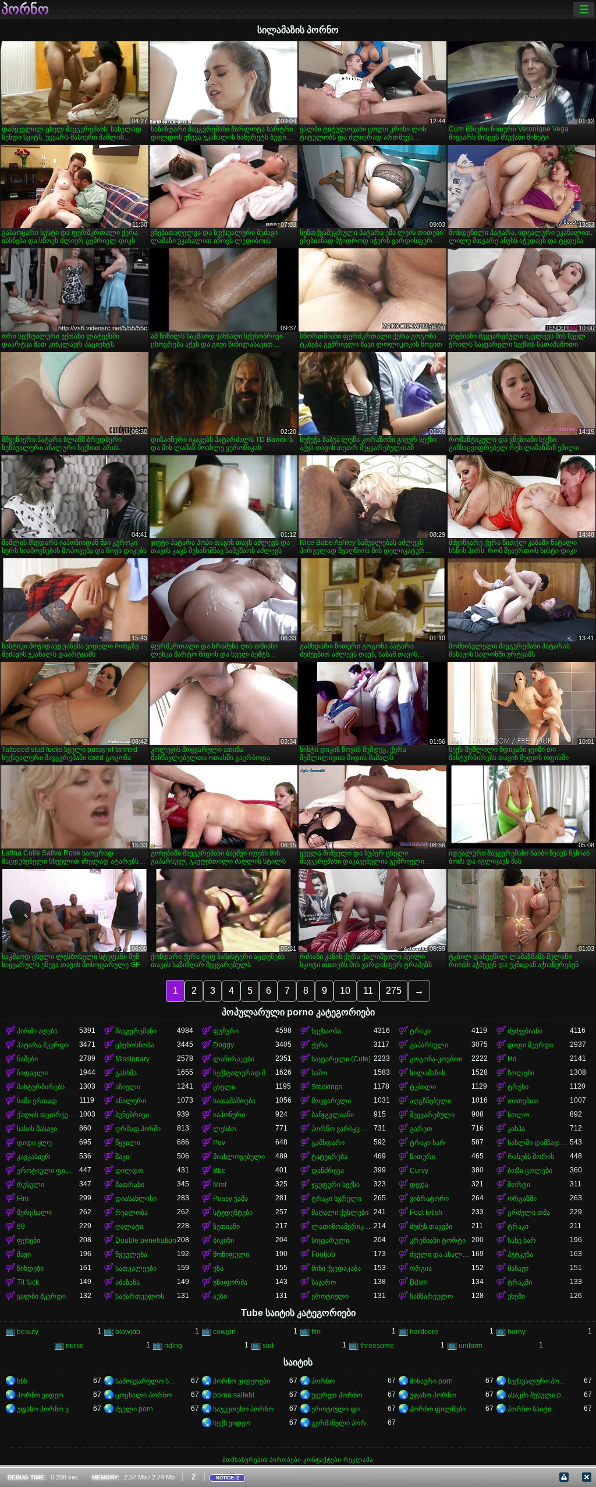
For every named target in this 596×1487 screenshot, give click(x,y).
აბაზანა (127, 1282)
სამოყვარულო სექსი (146, 1381)
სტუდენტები (233, 1212)
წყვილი (127, 1143)
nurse (75, 1346)
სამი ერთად (37, 1101)
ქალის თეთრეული (48, 1115)
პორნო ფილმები (438, 1409)
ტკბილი (423, 1087)
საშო (319, 1073)
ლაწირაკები (233, 1059)
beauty (27, 1332)
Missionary (132, 1059)
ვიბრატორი (429, 1198)
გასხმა (126, 1073)
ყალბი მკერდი (41, 1296)
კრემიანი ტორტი (438, 1240)
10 (345, 991)
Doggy (223, 1045)
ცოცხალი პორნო (143, 1395)
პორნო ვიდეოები (241, 1381)
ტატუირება (329, 1157)
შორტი (519, 1185)
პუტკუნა (520, 1254)
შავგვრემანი (136, 1031)
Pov (219, 1143)
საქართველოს (139, 1296)
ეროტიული (330, 1296)
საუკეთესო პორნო (243, 1409)
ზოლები (521, 1073)
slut (268, 1346)
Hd (512, 1059)
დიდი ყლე (34, 1143)
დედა (419, 1185)
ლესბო (224, 1129)
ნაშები (27, 1059)
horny (517, 1332)
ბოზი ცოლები (530, 1171)
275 (394, 991)
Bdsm (419, 1282)
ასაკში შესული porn (539, 1395)
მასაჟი (518, 1268)
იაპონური (229, 1115)
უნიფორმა (230, 1282)
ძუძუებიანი (525, 1031)
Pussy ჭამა (230, 1198)
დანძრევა (327, 1171)
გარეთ (421, 1129)
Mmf (219, 1185)
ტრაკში (520, 1282)
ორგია (421, 1268)
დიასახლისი (136, 1198)
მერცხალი (34, 1212)
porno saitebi (233, 1395)
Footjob (323, 1254)
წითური (422, 1157)
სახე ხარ (522, 1240)
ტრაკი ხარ (427, 1143)
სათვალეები (136, 1268)
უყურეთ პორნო (336, 1395)
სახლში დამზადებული (539, 1143)
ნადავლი (32, 1073)
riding (173, 1346)
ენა (218, 1268)
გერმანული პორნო (342, 1423)
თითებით (523, 1101)
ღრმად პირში (138, 1129)
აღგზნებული (430, 1101)
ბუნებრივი (132, 1115)
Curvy (419, 1171)
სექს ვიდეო (231, 1423)
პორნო (25, 9)
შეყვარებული (432, 1115)
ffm (316, 1332)
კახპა (516, 1129)
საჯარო (323, 1282)
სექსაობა (326, 1031)
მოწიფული (231, 1254)
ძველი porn (134, 1409)
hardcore (424, 1332)
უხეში (516, 1296)
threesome (377, 1346)
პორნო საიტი (529, 1409)
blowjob (127, 1332)
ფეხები (28, 1240)
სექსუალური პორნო (539, 1381)
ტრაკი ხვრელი (336, 1198)
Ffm (23, 1198)
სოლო (518, 1115)
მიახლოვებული (239, 1157)
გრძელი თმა (529, 1212)
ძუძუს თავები (431, 1226)
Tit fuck (28, 1282)
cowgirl (224, 1332)
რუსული (30, 1185)
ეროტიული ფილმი (48, 1171)
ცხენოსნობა (134, 1045)
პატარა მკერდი (43, 1045)
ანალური (130, 1101)
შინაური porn (431, 1381)
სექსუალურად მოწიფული (244, 1073)
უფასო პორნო (433, 1395)
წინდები (30, 1268)
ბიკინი (223, 1240)
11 (368, 991)
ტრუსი (518, 1087)
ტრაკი (420, 1031)
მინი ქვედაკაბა (336, 1268)
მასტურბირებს (41, 1087)
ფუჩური (226, 1031)
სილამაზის (427, 1073)
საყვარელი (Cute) (341, 1059)
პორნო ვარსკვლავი (342, 1129)
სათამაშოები (234, 1101)
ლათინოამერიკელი (342, 1226)
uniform (471, 1346)
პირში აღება (37, 1031)
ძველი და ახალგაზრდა (441, 1254)
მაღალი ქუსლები (339, 1212)
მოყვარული (331, 1101)
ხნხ (22, 1381)
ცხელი (224, 1087)
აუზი (220, 1296)
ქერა (319, 1045)
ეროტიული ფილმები (342, 1409)
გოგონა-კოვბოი (436, 1059)
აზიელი (127, 1087)
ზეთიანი (226, 1226)
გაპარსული (429, 1045)
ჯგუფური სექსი (335, 1185)
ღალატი (129, 1226)
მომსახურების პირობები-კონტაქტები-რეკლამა (297, 1459)
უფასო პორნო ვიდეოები (48, 1409)
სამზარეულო (431, 1296)
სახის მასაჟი (37, 1129)
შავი (122, 1157)
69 (21, 1226)
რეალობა (131, 1212)
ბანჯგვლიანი (332, 1115)
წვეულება (131, 1254)
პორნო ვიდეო (40, 1395)
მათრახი (129, 1185)
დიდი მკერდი (531, 1045)
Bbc (219, 1171)
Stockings (326, 1087)
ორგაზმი (522, 1198)
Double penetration (145, 1240)
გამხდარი (328, 1143)
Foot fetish (426, 1212)
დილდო (129, 1171)
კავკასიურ (34, 1157)
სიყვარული (330, 1240)
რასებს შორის (531, 1157)
